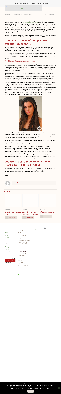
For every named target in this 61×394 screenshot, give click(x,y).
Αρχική (6, 246)
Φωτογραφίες (8, 251)
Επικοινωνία (7, 252)
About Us (7, 232)
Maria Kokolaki (16, 14)
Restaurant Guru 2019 (8, 262)
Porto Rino (14, 258)
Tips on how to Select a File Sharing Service (47, 211)
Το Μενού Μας (8, 249)
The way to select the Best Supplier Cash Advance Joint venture (30, 212)
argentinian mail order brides (30, 22)
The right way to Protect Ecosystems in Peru (13, 212)
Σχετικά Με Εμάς (8, 248)
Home (6, 230)
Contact (7, 237)
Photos (6, 235)
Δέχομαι (30, 391)
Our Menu (7, 234)
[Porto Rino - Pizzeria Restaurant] (15, 8)
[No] (59, 388)
